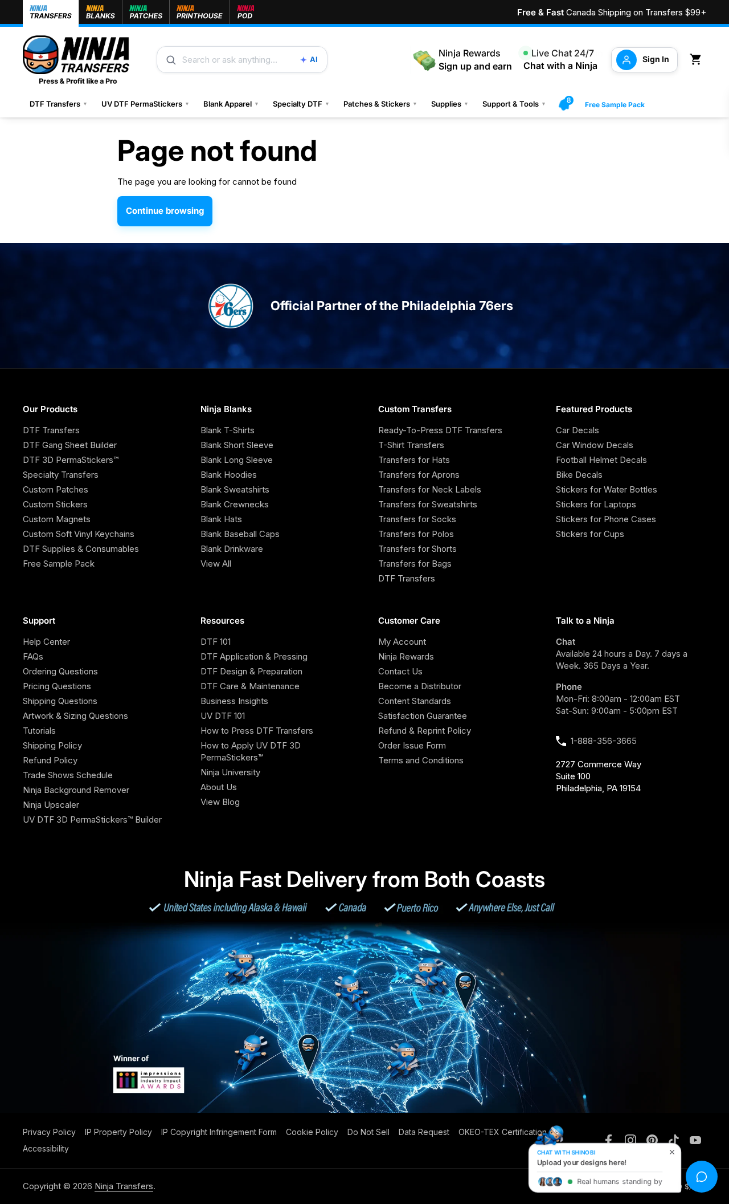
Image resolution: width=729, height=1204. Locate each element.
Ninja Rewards (406, 656)
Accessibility (46, 1148)
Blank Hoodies (228, 474)
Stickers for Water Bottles (606, 489)
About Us (218, 787)
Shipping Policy (52, 745)
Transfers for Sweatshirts (427, 504)
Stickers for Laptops (596, 504)
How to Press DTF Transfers (256, 730)
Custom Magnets (57, 519)
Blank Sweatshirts (234, 489)
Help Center (46, 641)
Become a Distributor (419, 686)
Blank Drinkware (231, 548)
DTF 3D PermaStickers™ (70, 459)
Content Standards (414, 700)
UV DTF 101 (222, 715)
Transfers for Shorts (417, 548)
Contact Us (400, 671)
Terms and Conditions (421, 760)
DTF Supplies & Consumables (81, 548)
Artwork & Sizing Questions (75, 715)
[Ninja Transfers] (76, 59)
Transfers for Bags (415, 563)
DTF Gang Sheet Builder (70, 445)
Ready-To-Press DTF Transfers (440, 430)
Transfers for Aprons (419, 474)
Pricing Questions (57, 686)
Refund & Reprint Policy (424, 730)
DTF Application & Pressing (254, 656)
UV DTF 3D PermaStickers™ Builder (92, 819)
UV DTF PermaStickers (145, 103)
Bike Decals (579, 474)
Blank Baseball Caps (240, 533)
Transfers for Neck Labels (429, 489)
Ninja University (230, 772)
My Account (402, 641)
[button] (697, 59)
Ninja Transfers (124, 1186)
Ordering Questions (60, 671)
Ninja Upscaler (51, 804)
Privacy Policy (49, 1132)
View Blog (220, 801)
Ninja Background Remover (76, 789)
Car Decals (577, 430)
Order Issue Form (412, 745)
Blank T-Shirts (227, 430)
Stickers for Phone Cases (606, 519)
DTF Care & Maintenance (250, 686)
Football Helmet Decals (601, 459)
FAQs (33, 656)
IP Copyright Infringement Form (219, 1132)
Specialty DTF (301, 103)
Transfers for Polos (416, 533)
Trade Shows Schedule (68, 775)
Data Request (424, 1132)
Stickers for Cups (590, 533)
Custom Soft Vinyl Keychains (78, 533)
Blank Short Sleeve (236, 445)
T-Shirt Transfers (411, 445)
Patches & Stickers (380, 103)
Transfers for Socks (417, 519)
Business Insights (234, 700)
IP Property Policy (118, 1132)
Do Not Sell (368, 1132)
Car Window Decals (594, 445)
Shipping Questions (60, 700)
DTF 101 (215, 641)
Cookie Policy (312, 1132)
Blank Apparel (231, 103)
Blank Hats (221, 519)
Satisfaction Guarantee (422, 715)
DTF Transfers (59, 103)
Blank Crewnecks (234, 504)
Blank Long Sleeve (236, 459)
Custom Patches (55, 489)
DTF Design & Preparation (251, 671)
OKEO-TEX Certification (502, 1132)
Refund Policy (50, 760)
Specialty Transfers (61, 474)
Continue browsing (165, 210)
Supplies (450, 103)
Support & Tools (514, 103)
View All (215, 563)
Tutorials (39, 730)
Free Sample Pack (615, 104)
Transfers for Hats (414, 459)
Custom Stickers (55, 504)
